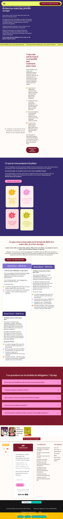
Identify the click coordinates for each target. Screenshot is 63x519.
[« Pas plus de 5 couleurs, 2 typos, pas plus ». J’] (27, 431)
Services (56, 449)
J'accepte (20, 516)
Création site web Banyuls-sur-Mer (42, 460)
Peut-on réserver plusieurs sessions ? (16, 405)
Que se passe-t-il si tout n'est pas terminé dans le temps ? (22, 398)
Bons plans (57, 457)
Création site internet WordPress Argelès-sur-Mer (43, 449)
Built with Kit (23, 494)
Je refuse (27, 516)
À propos (57, 453)
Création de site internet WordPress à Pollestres (43, 464)
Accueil (56, 447)
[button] (4, 3)
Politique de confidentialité (39, 516)
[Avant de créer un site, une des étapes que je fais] (50, 431)
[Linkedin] (5, 451)
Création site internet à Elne (43, 453)
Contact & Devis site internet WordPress (18, 508)
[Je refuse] (60, 515)
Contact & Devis (57, 460)
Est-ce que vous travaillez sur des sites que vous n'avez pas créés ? (25, 382)
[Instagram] (4, 448)
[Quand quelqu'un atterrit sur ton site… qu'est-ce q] (58, 431)
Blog (55, 455)
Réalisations (57, 451)
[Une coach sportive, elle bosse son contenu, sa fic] (4, 431)
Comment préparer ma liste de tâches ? (17, 390)
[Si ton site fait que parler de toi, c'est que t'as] (35, 431)
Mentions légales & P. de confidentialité (45, 508)
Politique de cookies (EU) (28, 512)
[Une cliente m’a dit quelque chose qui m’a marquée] (19, 431)
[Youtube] (7, 448)
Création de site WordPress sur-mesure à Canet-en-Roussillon (42, 470)
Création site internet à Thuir (43, 456)
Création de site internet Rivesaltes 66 (43, 474)
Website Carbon (36, 502)
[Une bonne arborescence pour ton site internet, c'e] (43, 431)
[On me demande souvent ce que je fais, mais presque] (12, 431)
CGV (40, 512)
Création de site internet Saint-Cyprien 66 (43, 479)
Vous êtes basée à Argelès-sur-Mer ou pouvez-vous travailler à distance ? (27, 413)
